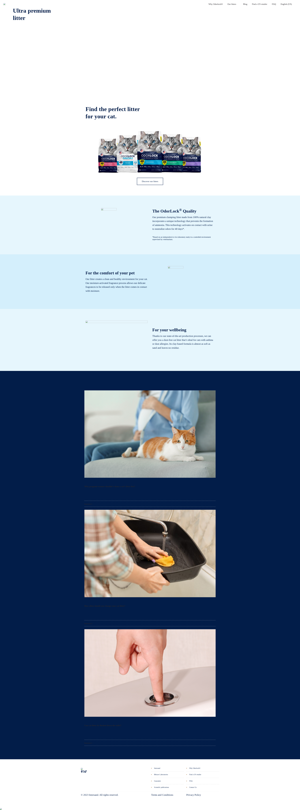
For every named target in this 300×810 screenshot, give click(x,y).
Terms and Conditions (162, 794)
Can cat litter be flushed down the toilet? (102, 725)
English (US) (286, 4)
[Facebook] (81, 771)
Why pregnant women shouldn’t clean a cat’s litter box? (109, 486)
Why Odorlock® (215, 4)
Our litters (231, 4)
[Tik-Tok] (85, 771)
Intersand (157, 768)
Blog (245, 4)
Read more (87, 504)
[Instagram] (83, 771)
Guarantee (157, 781)
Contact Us (193, 787)
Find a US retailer (259, 4)
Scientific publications (161, 787)
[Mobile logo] (1, 807)
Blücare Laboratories (161, 774)
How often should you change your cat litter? (104, 606)
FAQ (274, 4)
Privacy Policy (193, 794)
